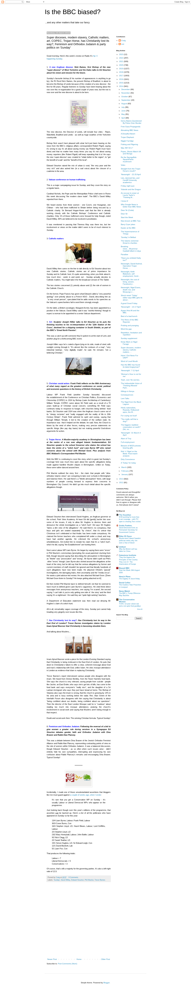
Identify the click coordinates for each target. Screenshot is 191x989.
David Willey (65, 880)
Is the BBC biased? (73, 11)
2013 (121, 479)
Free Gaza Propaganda (130, 127)
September (126, 100)
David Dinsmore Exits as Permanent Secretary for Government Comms (128, 530)
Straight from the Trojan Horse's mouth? (130, 170)
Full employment (127, 442)
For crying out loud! (129, 416)
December (125, 89)
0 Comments (73, 877)
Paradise (124, 254)
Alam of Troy (126, 438)
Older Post (105, 959)
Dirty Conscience (128, 459)
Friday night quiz (127, 186)
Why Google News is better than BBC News (131, 205)
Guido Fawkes (125, 525)
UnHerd (122, 547)
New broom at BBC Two (130, 221)
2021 (121, 61)
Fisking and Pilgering (129, 144)
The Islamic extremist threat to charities (129, 242)
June (123, 111)
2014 (121, 86)
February (125, 471)
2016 (121, 79)
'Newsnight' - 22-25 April (131, 174)
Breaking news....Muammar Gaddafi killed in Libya (131, 248)
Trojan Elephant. (127, 137)
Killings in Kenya (127, 391)
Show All (139, 609)
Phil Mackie (89, 880)
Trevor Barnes (100, 880)
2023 (121, 54)
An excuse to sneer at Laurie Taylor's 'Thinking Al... (130, 195)
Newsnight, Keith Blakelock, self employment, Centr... (130, 274)
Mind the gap (126, 329)
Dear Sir (124, 214)
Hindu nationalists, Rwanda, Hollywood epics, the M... (130, 410)
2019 (121, 69)
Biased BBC (124, 568)
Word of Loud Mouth (129, 361)
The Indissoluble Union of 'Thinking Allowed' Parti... (131, 385)
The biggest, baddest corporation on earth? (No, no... (131, 427)
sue (122, 44)
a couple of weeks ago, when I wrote (85, 795)
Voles (123, 165)
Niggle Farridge (127, 141)
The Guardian (125, 515)
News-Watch (124, 591)
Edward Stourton (77, 880)
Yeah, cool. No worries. (130, 380)
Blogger (106, 983)
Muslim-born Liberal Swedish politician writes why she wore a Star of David (130, 540)
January (125, 474)
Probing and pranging (130, 325)
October (125, 96)
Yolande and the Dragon (131, 189)
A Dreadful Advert (128, 134)
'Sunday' (57, 880)
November (125, 93)
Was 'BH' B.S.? (127, 148)
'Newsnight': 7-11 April (130, 370)
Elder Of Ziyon (125, 536)
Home (79, 959)
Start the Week (127, 217)
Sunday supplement (129, 338)
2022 (121, 58)
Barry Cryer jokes (128, 224)
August (124, 104)
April (123, 118)
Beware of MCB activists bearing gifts (131, 447)
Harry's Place (124, 576)
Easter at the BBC (128, 228)
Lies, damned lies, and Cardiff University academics (130, 180)
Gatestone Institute (127, 555)
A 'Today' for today (128, 463)
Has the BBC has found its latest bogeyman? (130, 366)
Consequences (127, 395)
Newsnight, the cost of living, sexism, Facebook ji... (130, 282)
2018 (121, 72)
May (123, 114)
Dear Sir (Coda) (127, 210)
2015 (121, 83)
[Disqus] (79, 923)
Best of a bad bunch (129, 316)
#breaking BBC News (129, 130)
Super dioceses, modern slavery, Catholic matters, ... (131, 350)
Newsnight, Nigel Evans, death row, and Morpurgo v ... (131, 289)
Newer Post (52, 959)
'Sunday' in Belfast (128, 237)
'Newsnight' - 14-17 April (131, 307)
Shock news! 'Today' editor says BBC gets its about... (131, 297)
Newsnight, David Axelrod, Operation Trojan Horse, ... (131, 266)
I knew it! (124, 201)
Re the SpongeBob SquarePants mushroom (128, 159)
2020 (121, 65)
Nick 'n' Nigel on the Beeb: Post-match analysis (129, 453)
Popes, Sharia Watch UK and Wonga (131, 153)
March (124, 467)
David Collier (124, 583)
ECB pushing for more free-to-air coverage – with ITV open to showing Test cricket (130, 519)
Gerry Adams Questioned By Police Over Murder (131, 122)
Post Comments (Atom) (67, 964)
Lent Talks (125, 398)
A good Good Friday (129, 303)
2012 (121, 482)
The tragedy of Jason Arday (129, 579)
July (123, 107)
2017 (121, 76)
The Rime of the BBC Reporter (129, 321)
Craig (123, 40)
